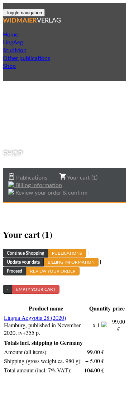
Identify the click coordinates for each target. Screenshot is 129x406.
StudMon (15, 50)
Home (10, 35)
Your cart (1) (81, 178)
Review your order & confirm (50, 193)
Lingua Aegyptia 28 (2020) (35, 317)
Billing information (38, 185)
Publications (31, 178)
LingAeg (13, 42)
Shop (9, 66)
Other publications (26, 58)
